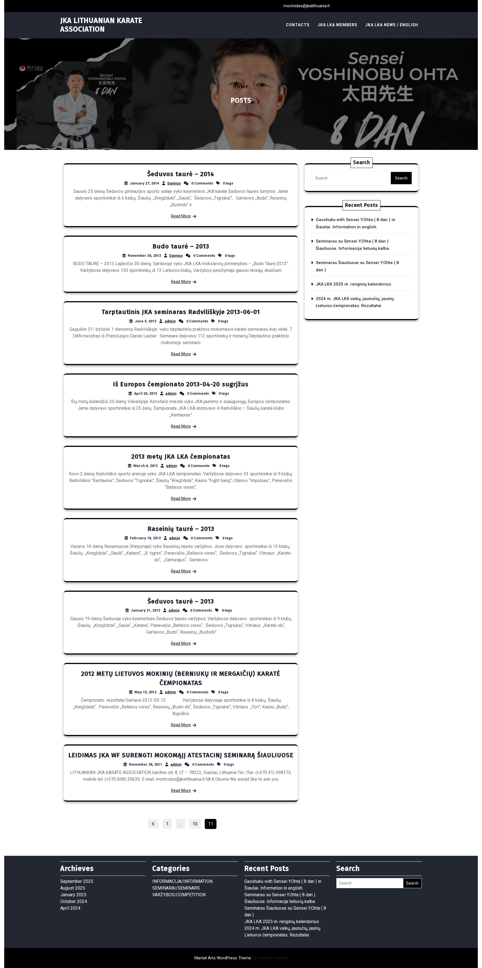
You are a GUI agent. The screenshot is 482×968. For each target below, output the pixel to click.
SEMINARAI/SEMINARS (176, 888)
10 (196, 822)
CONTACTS (298, 25)
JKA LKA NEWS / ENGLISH (391, 25)
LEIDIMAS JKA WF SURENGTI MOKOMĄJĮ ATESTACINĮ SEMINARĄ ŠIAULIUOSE (180, 755)
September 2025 (76, 881)
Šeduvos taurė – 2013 (181, 601)
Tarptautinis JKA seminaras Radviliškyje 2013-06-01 (181, 312)
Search (401, 178)
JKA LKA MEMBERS (337, 25)
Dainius (174, 183)
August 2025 (72, 888)
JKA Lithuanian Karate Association (101, 24)
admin (170, 321)
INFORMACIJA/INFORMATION (182, 881)
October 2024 (73, 901)
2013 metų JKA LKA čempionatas (180, 456)
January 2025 (73, 894)
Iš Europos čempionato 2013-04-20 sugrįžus (181, 384)
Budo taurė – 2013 (181, 246)
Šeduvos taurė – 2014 (180, 174)
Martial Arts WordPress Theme (241, 957)
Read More (181, 216)
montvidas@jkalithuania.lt (306, 5)
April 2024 (70, 908)
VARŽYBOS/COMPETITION (179, 894)
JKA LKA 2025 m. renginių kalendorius (353, 284)
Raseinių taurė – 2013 (181, 529)
